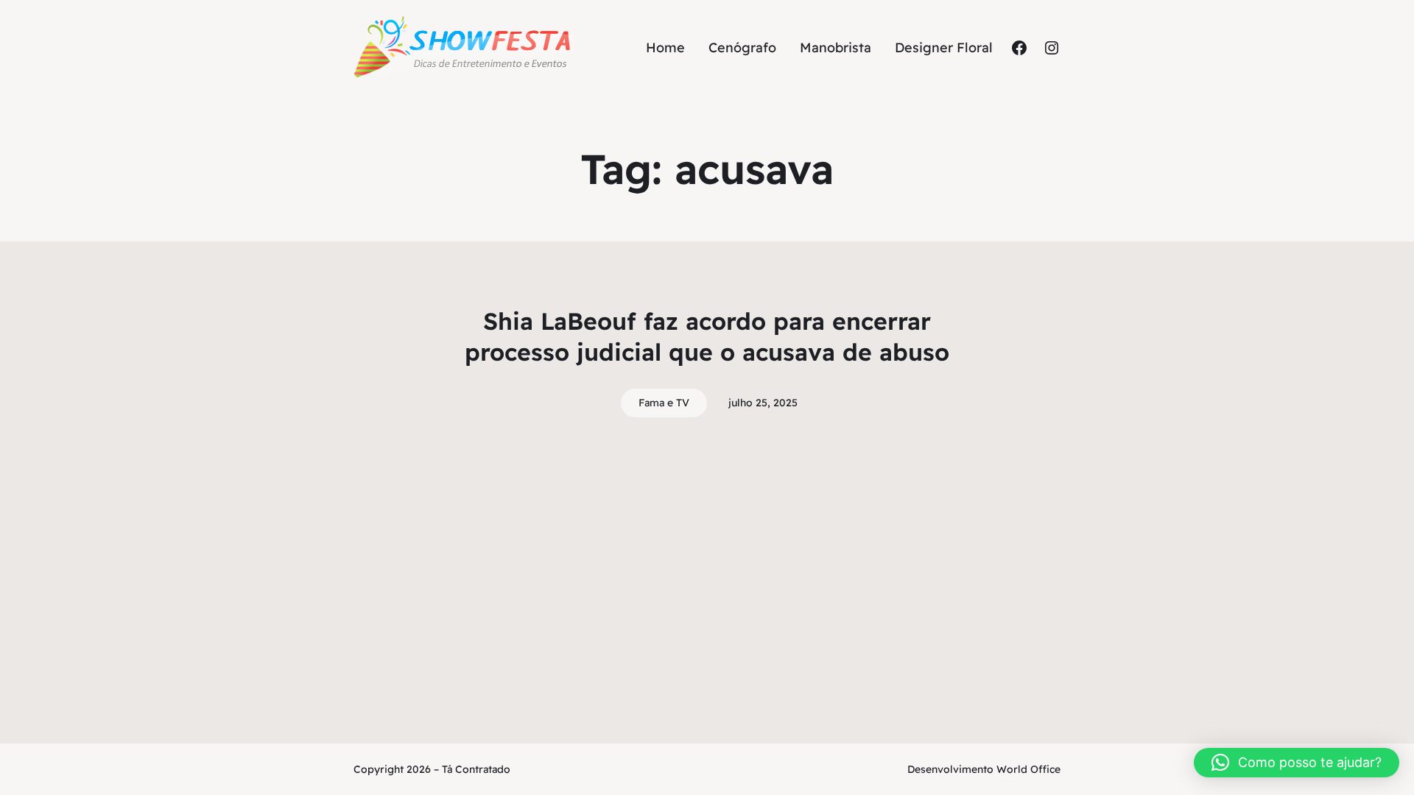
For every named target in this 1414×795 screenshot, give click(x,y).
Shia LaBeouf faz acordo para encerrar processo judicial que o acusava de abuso (707, 336)
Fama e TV (664, 402)
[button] (1296, 762)
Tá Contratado (476, 769)
